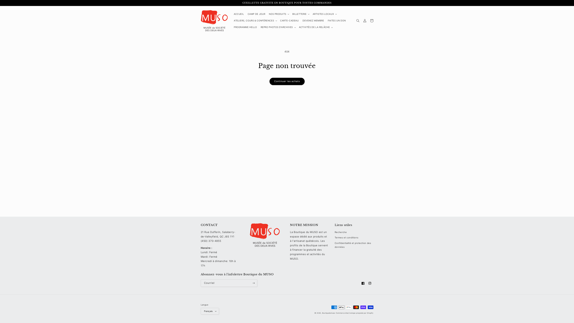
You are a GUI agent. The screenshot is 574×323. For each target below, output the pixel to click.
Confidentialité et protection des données (353, 245)
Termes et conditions (346, 237)
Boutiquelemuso (328, 313)
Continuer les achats (287, 81)
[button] (279, 14)
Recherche (341, 232)
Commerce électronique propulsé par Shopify (354, 313)
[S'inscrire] (253, 283)
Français (208, 311)
